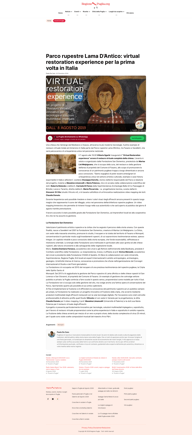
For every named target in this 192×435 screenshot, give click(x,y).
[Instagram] (53, 399)
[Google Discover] (58, 399)
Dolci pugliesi (128, 388)
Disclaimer (97, 428)
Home (60, 13)
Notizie (67, 11)
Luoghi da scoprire (115, 11)
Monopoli (61, 325)
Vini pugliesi (128, 405)
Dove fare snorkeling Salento (82, 408)
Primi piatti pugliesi (130, 394)
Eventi (76, 11)
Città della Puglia (98, 11)
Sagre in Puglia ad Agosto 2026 (83, 388)
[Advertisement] (96, 38)
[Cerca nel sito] (96, 7)
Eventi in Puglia (59, 20)
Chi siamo (130, 13)
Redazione (106, 428)
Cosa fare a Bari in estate (80, 419)
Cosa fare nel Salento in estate (82, 413)
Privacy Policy (87, 428)
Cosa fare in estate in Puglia (81, 402)
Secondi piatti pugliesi (131, 399)
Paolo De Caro (63, 332)
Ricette (85, 11)
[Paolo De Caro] (51, 334)
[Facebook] (48, 399)
